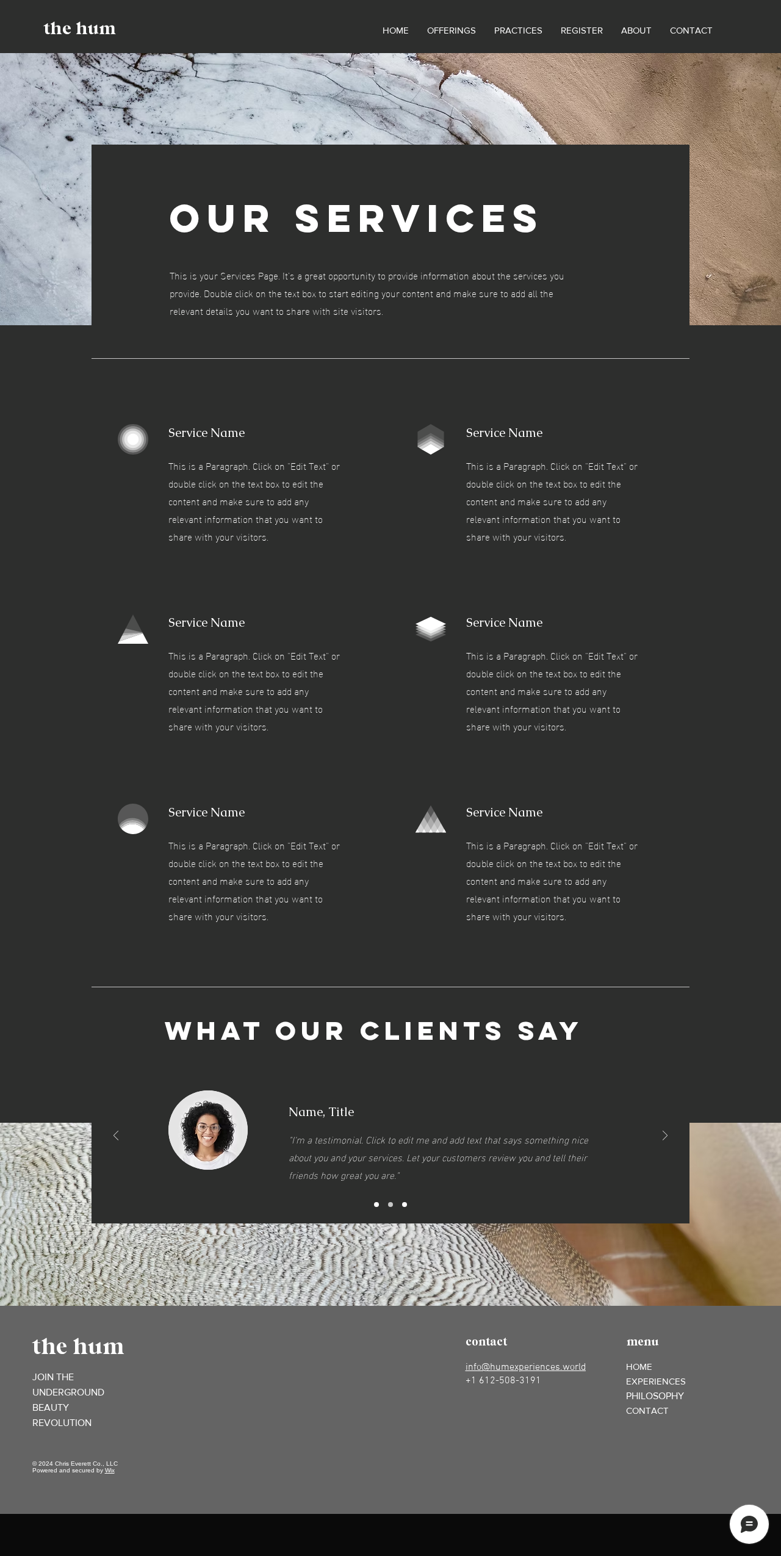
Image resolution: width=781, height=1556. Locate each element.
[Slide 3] (404, 1204)
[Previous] (115, 1136)
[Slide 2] (390, 1204)
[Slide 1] (376, 1204)
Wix (110, 1470)
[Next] (665, 1136)
